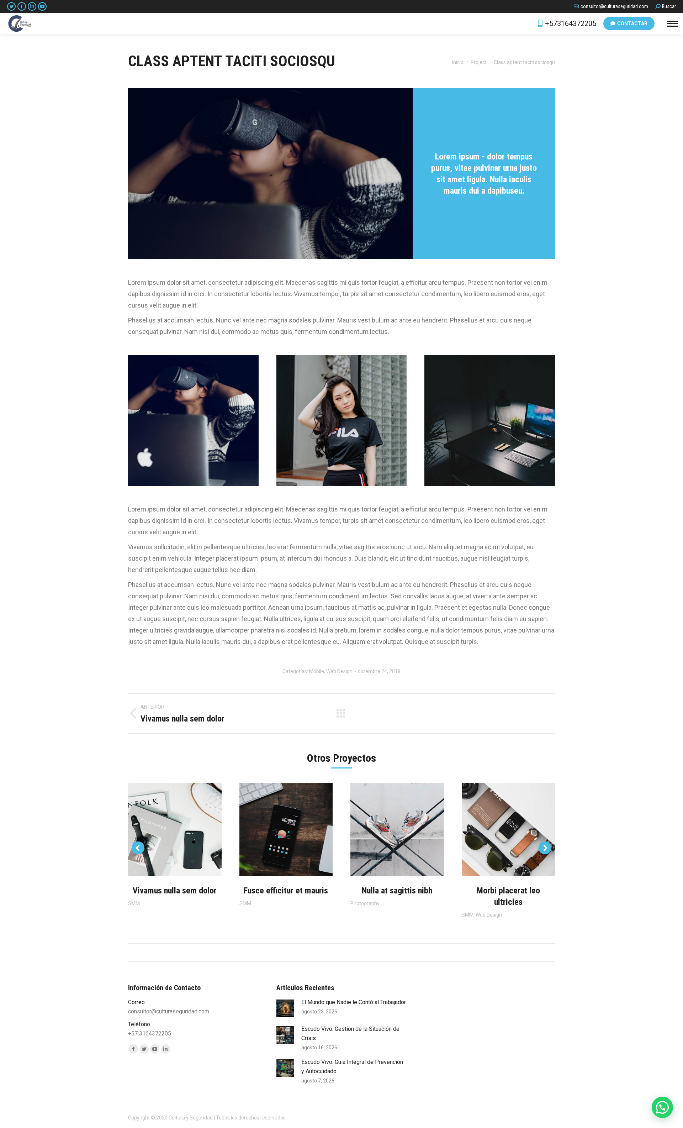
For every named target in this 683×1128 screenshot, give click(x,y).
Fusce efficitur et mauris (286, 891)
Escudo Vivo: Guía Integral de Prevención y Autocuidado (352, 1067)
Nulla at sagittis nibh (397, 891)
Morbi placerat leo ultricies (508, 896)
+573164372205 (570, 23)
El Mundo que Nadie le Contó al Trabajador (353, 1002)
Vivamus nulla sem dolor (175, 891)
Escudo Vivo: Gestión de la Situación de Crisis (350, 1033)
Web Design (339, 671)
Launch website (155, 829)
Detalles (194, 829)
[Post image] (285, 1008)
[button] (662, 1107)
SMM (134, 903)
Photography (365, 903)
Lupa (174, 829)
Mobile (316, 671)
